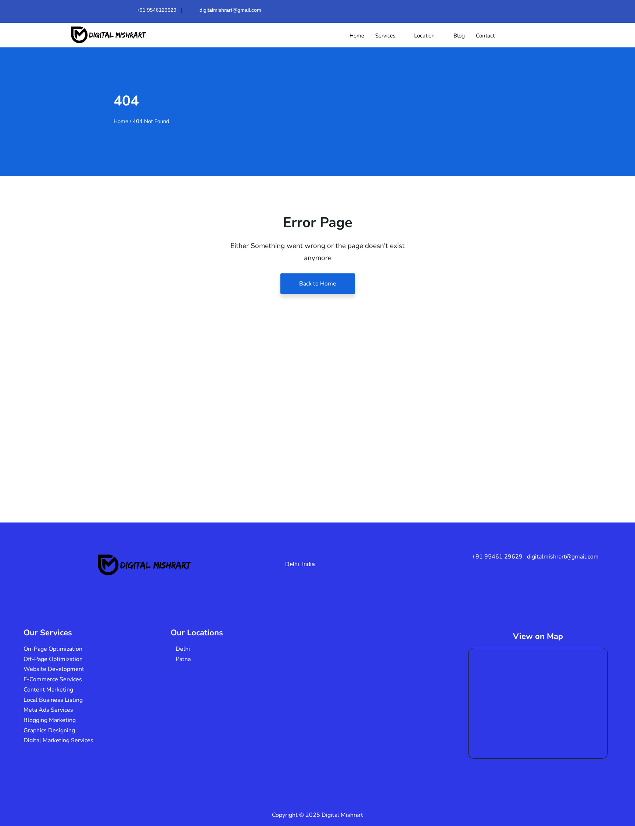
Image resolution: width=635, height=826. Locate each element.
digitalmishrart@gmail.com (230, 10)
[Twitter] (483, 8)
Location (424, 35)
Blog (459, 35)
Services (385, 35)
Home (356, 35)
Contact (485, 35)
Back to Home (317, 284)
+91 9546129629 (156, 10)
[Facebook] (467, 8)
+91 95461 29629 (497, 557)
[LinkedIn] (499, 8)
